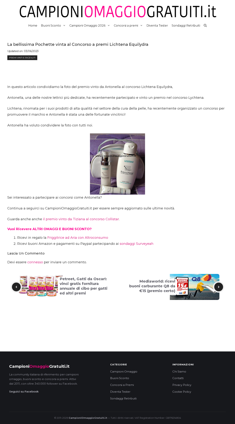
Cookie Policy (181, 391)
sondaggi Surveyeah (136, 244)
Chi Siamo (179, 371)
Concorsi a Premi (122, 385)
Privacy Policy (181, 385)
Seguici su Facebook (24, 391)
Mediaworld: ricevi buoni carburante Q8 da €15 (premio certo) (152, 286)
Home (32, 25)
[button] (205, 25)
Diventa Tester (157, 25)
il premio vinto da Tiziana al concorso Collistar (81, 219)
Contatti (178, 378)
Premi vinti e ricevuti (22, 57)
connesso (35, 262)
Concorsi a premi (126, 25)
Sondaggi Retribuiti (186, 25)
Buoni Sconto (51, 25)
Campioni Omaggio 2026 (87, 25)
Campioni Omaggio (123, 371)
